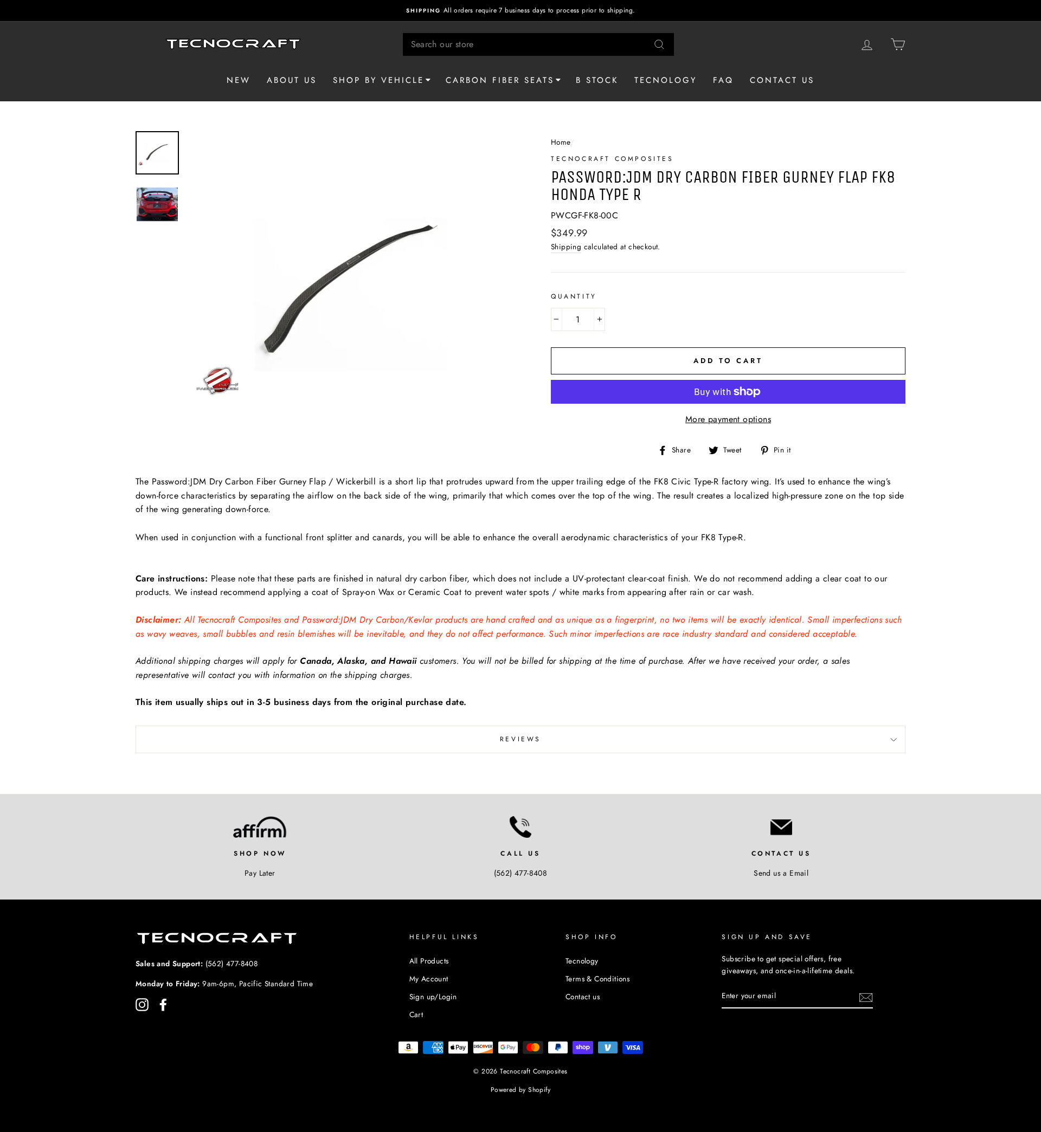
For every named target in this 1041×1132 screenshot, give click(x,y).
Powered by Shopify (520, 1090)
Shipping (566, 246)
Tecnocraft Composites (612, 159)
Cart (416, 1014)
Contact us (782, 80)
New (238, 80)
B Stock (597, 80)
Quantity (574, 296)
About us (292, 80)
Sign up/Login (433, 996)
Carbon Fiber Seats (500, 80)
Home (560, 142)
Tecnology (665, 80)
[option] (520, 10)
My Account (428, 978)
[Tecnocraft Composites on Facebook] (163, 1004)
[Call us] (520, 827)
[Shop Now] (260, 827)
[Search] (659, 44)
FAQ (723, 80)
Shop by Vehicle (378, 80)
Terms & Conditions (597, 978)
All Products (429, 960)
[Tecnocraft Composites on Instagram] (142, 1004)
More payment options (728, 419)
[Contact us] (781, 827)
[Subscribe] (866, 996)
